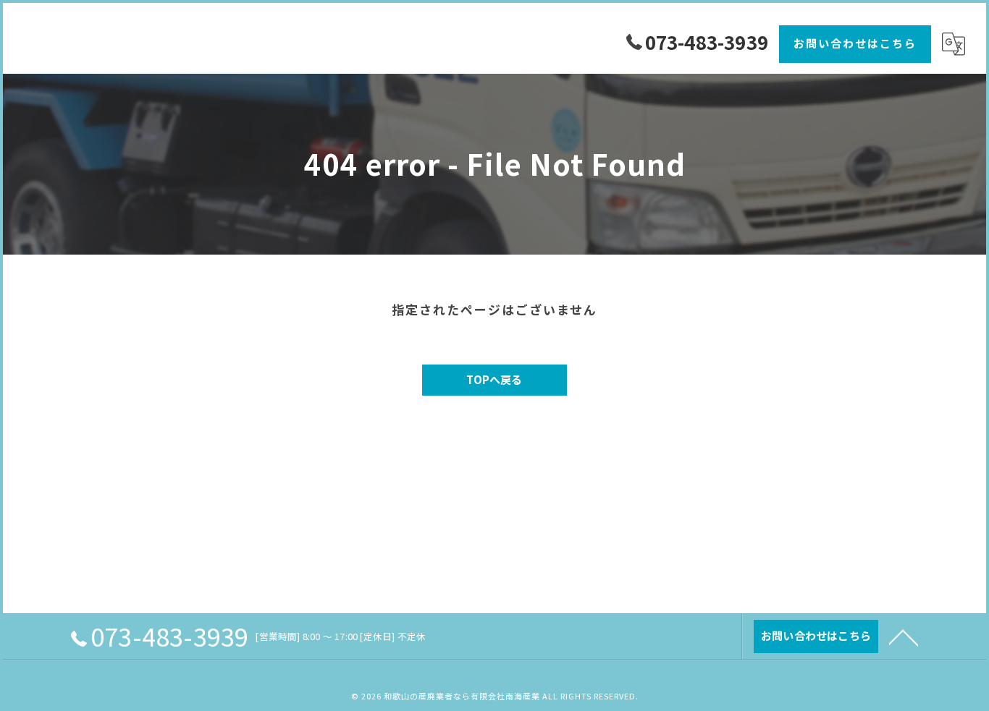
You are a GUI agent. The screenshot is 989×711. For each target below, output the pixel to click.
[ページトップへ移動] (903, 636)
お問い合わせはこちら (855, 43)
